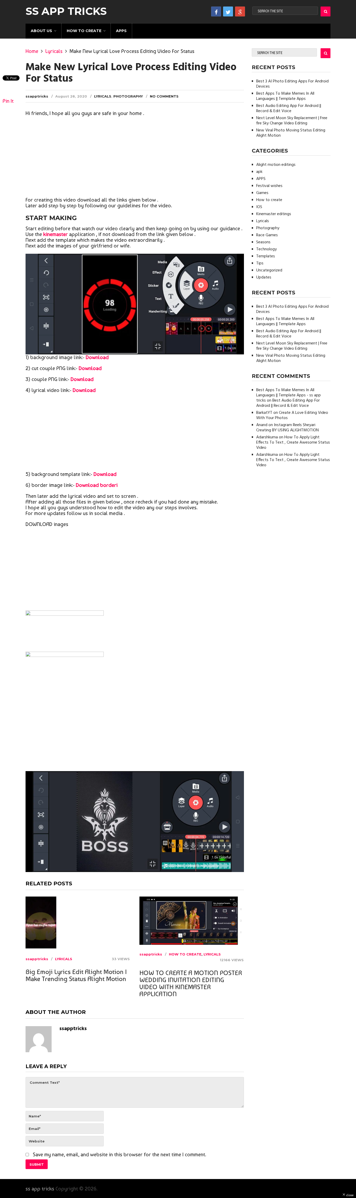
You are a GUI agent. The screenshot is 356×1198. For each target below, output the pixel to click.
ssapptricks (37, 96)
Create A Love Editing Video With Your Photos (292, 415)
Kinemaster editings (273, 214)
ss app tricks (66, 11)
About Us (41, 30)
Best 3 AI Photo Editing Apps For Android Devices (292, 84)
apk (259, 171)
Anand (261, 425)
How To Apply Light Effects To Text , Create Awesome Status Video (293, 442)
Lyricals (54, 51)
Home (32, 51)
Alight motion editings (276, 164)
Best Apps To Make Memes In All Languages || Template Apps (285, 96)
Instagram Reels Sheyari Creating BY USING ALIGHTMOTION (287, 428)
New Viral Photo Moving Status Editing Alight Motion (290, 133)
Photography (128, 96)
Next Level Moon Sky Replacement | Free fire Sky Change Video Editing (291, 121)
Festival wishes (269, 186)
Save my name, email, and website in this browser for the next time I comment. (119, 1154)
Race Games (267, 235)
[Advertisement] (135, 157)
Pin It (8, 101)
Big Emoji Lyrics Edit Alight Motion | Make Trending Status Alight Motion (76, 975)
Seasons (263, 242)
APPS (121, 30)
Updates (263, 277)
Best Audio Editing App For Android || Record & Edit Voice (288, 108)
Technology (266, 249)
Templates (265, 256)
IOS (259, 207)
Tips (259, 263)
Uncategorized (269, 270)
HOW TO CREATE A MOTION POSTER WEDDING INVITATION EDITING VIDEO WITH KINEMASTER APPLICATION (190, 983)
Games (262, 193)
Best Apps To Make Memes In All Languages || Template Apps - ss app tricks (288, 395)
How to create (84, 30)
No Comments (164, 96)
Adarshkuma (267, 437)
